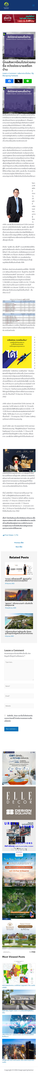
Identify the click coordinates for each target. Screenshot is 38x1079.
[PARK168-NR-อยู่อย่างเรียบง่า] (19, 903)
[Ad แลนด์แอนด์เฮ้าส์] (19, 768)
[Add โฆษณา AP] (19, 18)
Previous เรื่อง (19, 542)
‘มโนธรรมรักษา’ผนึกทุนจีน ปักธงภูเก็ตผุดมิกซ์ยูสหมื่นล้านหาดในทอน (19, 632)
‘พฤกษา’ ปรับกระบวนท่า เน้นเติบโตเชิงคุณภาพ (19, 604)
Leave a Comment (9, 73)
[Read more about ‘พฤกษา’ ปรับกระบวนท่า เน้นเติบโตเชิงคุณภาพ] (19, 594)
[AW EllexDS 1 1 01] (19, 803)
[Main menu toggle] (33, 5)
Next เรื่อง (19, 547)
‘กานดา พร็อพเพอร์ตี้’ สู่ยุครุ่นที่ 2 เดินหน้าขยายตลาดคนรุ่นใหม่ (18, 579)
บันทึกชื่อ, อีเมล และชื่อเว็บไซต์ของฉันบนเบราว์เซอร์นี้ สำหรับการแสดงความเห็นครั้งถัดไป (18, 718)
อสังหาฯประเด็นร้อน (24, 73)
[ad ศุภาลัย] (19, 936)
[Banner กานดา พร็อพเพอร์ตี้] (19, 870)
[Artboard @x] (19, 836)
